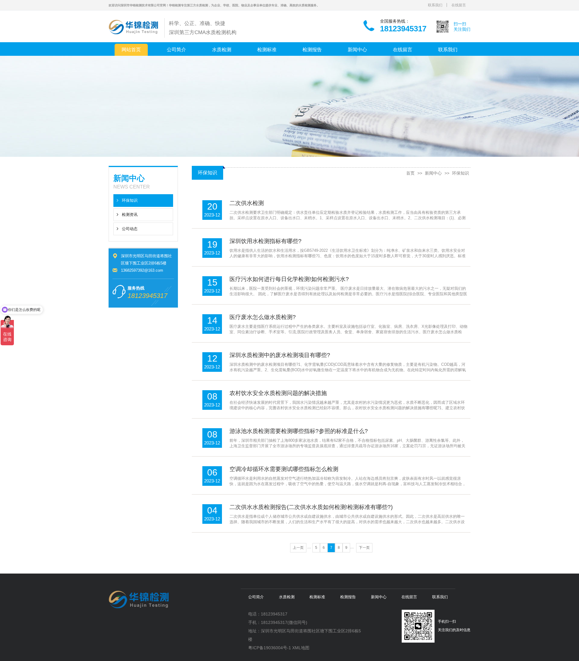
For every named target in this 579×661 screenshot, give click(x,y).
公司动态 (130, 228)
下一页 (364, 548)
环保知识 (130, 200)
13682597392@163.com (142, 270)
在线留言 (458, 5)
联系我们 (435, 5)
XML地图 (300, 647)
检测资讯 (130, 214)
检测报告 (312, 49)
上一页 (298, 548)
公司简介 (176, 49)
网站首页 (131, 49)
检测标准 (267, 49)
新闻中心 (357, 49)
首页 (410, 173)
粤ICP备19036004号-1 (269, 647)
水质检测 (221, 49)
